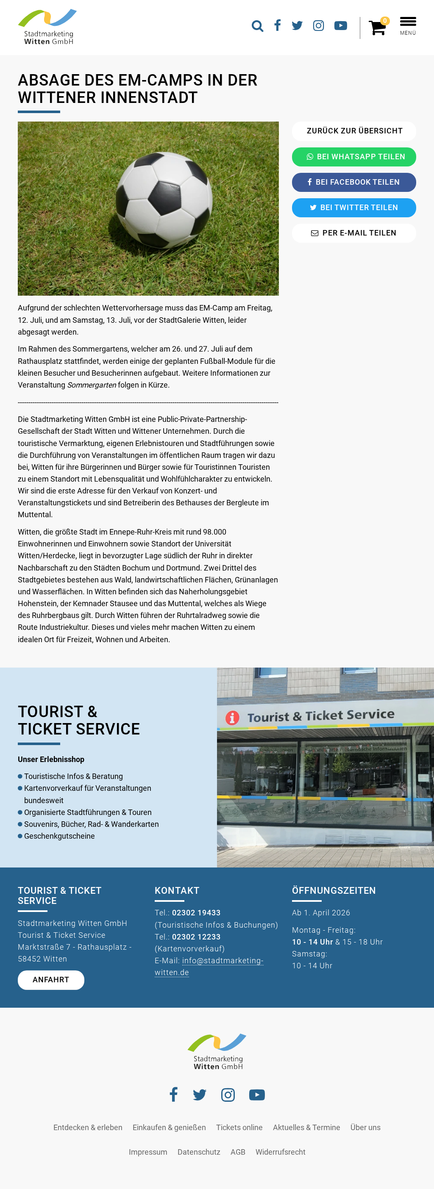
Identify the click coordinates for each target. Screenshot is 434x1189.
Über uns (366, 1127)
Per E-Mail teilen (360, 233)
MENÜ (408, 33)
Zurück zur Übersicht (355, 131)
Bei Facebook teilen (358, 182)
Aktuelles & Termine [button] (306, 1127)
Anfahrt (51, 980)
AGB (238, 1152)
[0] (379, 31)
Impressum (148, 1152)
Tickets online (239, 1127)
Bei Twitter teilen (359, 207)
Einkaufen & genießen (169, 1127)
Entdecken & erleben (87, 1127)
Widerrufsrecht (281, 1152)
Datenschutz (199, 1152)
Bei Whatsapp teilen (361, 156)
